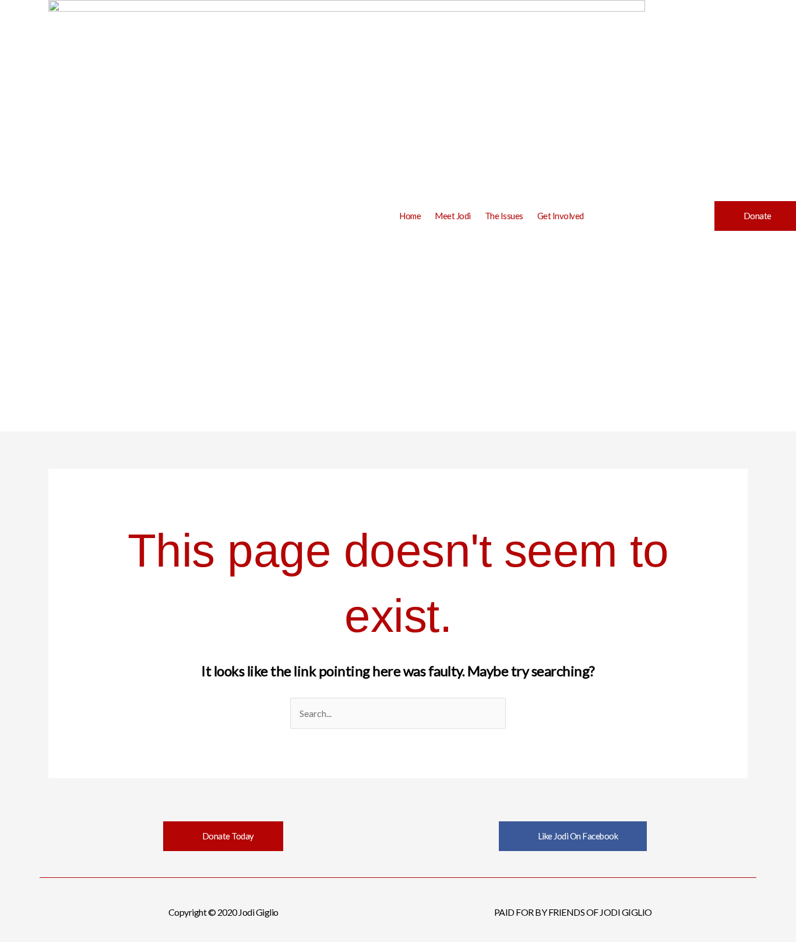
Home (410, 215)
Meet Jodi (453, 215)
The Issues (504, 215)
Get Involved (560, 215)
